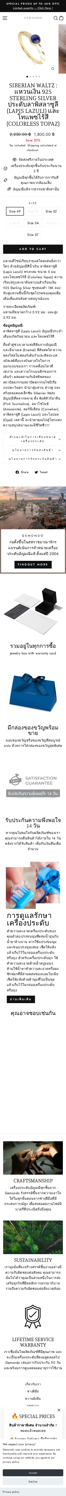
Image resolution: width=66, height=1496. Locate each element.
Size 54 (33, 222)
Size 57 (32, 234)
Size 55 (51, 222)
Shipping (33, 145)
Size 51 (33, 211)
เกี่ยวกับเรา (33, 1384)
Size (33, 203)
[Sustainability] (33, 1237)
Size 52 (51, 211)
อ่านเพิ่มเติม (21, 999)
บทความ (33, 1406)
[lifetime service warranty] (33, 1316)
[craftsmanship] (33, 1158)
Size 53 (14, 222)
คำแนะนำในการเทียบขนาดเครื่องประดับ (33, 439)
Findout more (33, 564)
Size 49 (15, 211)
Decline (33, 1481)
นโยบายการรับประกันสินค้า (33, 459)
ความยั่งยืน (33, 1398)
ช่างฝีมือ (33, 1391)
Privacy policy (11, 1492)
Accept (33, 1473)
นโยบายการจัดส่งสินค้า (33, 450)
